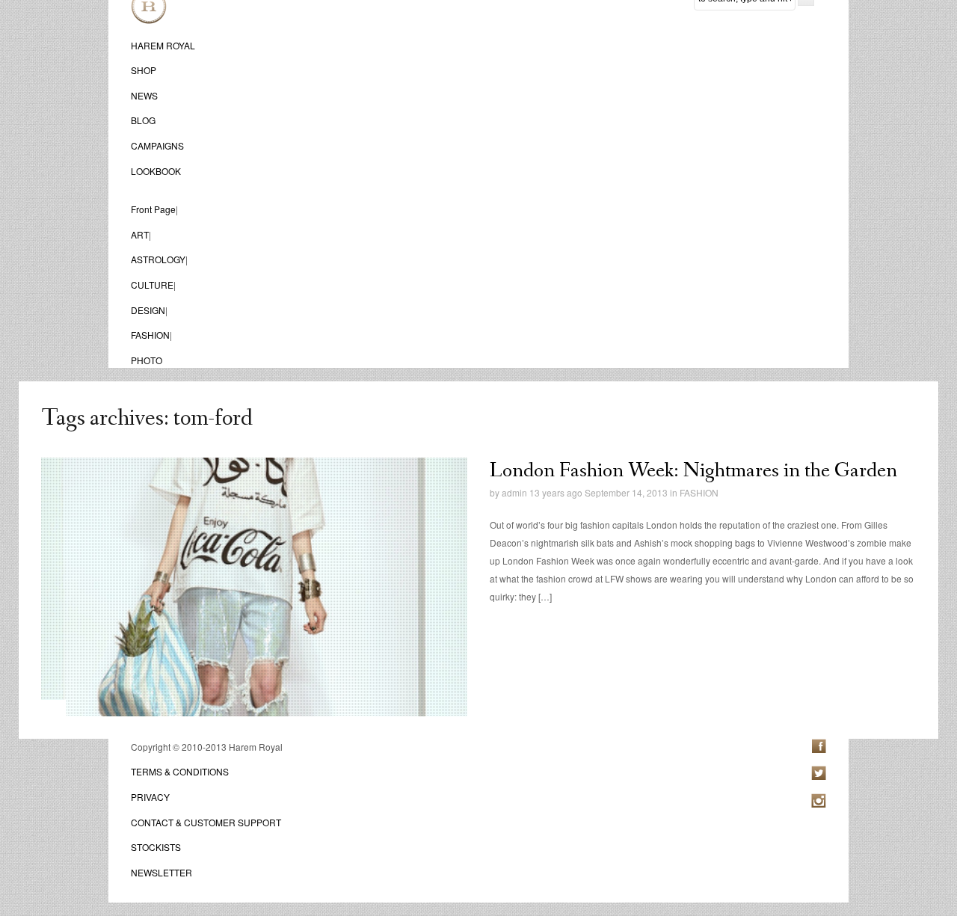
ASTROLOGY (158, 259)
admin (514, 492)
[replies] (507, 508)
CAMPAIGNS (157, 145)
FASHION (150, 334)
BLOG (143, 120)
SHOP (143, 70)
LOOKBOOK (156, 171)
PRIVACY (150, 796)
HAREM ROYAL (163, 45)
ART (140, 234)
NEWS (144, 95)
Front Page (153, 209)
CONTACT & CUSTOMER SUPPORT (206, 822)
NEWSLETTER (161, 872)
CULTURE (152, 284)
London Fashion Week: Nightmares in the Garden (693, 471)
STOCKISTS (156, 846)
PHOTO (146, 360)
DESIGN (148, 310)
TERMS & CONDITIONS (180, 771)
